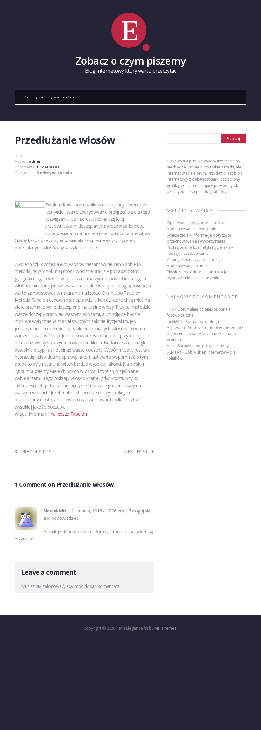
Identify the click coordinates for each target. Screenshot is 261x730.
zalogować (53, 586)
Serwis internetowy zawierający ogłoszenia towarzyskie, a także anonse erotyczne (205, 333)
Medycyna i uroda (54, 172)
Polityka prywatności (49, 97)
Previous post (37, 451)
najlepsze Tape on (69, 414)
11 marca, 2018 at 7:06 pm (97, 511)
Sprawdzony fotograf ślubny (203, 345)
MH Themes (165, 628)
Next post (136, 451)
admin (35, 161)
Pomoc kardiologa (202, 321)
